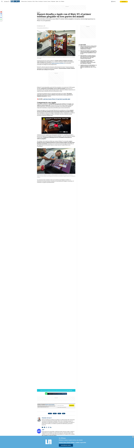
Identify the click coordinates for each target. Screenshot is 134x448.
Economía (45, 1)
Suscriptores (29, 1)
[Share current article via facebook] (1, 13)
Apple (63, 413)
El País (33, 1)
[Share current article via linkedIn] (1, 17)
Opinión (57, 1)
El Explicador (53, 1)
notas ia (50, 413)
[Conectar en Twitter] (46, 427)
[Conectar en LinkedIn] (50, 427)
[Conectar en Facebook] (44, 427)
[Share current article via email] (1, 12)
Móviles (38, 12)
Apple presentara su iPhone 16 (58, 63)
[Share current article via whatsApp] (1, 19)
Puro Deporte (40, 1)
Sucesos (48, 1)
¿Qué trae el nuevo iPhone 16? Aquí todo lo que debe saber (56, 99)
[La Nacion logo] (15, 1)
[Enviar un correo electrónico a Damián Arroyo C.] (42, 427)
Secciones (6, 1)
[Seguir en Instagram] (48, 427)
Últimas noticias (24, 1)
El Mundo (62, 1)
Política (36, 1)
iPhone (59, 413)
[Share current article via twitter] (1, 15)
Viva (59, 1)
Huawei (55, 413)
